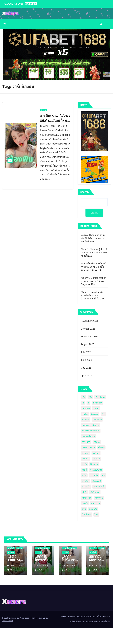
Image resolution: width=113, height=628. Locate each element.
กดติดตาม (97, 419)
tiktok (96, 408)
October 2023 (88, 329)
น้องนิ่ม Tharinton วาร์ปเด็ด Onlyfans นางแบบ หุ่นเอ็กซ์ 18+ (93, 238)
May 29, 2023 (49, 126)
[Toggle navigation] (107, 24)
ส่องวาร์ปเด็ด (99, 486)
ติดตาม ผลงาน (88, 447)
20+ (90, 397)
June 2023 (86, 360)
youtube (85, 419)
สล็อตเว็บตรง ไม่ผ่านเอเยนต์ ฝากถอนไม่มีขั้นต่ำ (90, 622)
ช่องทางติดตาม (88, 436)
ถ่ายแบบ (85, 453)
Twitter (85, 414)
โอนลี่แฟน (86, 514)
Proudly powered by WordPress (16, 618)
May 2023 (86, 368)
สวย (103, 475)
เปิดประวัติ (86, 498)
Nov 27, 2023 (16, 565)
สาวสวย (43, 110)
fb (83, 403)
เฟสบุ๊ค (85, 503)
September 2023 (89, 336)
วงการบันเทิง (96, 470)
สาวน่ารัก (11, 548)
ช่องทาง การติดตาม (90, 431)
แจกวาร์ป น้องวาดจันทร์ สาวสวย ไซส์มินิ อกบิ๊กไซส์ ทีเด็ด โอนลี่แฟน (93, 266)
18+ (83, 397)
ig (88, 403)
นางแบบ (96, 458)
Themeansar (7, 620)
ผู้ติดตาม (94, 464)
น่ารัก (84, 464)
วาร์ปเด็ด (94, 475)
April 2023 (86, 375)
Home (63, 617)
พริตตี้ (84, 470)
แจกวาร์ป (95, 503)
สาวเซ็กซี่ (96, 481)
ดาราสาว (86, 442)
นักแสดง (85, 458)
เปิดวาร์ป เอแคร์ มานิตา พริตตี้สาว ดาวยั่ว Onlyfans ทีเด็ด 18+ (92, 295)
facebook (100, 397)
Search (84, 192)
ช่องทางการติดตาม (90, 425)
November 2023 (89, 321)
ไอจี (96, 514)
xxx (103, 414)
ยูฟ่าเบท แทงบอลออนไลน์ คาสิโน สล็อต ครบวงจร (89, 617)
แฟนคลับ (93, 509)
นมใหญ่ (96, 453)
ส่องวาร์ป (86, 486)
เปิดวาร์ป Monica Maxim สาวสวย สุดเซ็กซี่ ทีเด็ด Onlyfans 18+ (93, 281)
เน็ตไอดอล (94, 492)
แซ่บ (84, 509)
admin (64, 126)
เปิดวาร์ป (99, 498)
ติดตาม (97, 442)
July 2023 (86, 352)
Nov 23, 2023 (43, 565)
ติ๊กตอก (101, 447)
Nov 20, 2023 (97, 565)
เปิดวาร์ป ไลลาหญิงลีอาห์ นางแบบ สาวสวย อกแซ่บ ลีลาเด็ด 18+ (94, 252)
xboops (94, 414)
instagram (97, 403)
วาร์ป (84, 475)
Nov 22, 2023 (70, 565)
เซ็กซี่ (84, 492)
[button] (101, 24)
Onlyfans (86, 408)
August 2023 (87, 344)
